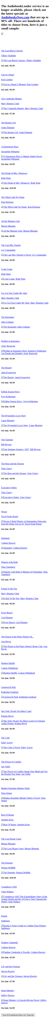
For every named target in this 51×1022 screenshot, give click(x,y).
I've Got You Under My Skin (14, 293)
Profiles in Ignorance (10, 341)
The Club (5, 738)
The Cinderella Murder (11, 99)
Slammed (5, 538)
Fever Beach (6, 613)
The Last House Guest (11, 839)
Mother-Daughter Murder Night (15, 788)
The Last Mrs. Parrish (11, 245)
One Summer (7, 439)
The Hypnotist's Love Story (13, 415)
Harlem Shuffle (8, 663)
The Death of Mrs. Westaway (14, 173)
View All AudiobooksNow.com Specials (18, 1015)
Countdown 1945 (9, 887)
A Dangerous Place (9, 146)
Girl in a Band (7, 75)
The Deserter (7, 863)
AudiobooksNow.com (15, 17)
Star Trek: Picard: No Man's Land (16, 711)
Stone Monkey (7, 990)
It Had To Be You (9, 589)
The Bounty (6, 368)
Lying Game (6, 269)
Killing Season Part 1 (10, 391)
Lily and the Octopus (10, 966)
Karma (4, 916)
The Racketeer (7, 317)
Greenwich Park (8, 687)
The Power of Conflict (11, 762)
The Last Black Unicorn (12, 51)
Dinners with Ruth (9, 562)
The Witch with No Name (12, 197)
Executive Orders (9, 487)
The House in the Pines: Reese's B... (17, 637)
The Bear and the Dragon (12, 463)
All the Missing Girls (10, 221)
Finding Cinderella (9, 942)
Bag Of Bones (7, 815)
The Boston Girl (8, 123)
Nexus (4, 511)
